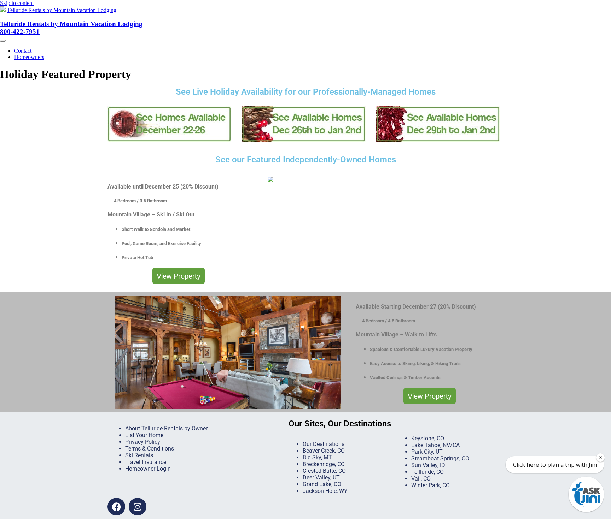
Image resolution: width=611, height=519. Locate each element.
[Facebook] (116, 506)
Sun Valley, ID (428, 465)
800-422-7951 (20, 31)
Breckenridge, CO (324, 464)
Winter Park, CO (430, 485)
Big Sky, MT (317, 457)
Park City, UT (427, 451)
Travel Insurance (145, 462)
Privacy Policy (142, 442)
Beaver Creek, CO (324, 450)
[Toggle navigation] (3, 41)
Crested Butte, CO (324, 470)
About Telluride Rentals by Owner (166, 428)
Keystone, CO (427, 438)
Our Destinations (323, 444)
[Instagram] (137, 506)
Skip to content (17, 3)
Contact (22, 51)
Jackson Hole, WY (325, 491)
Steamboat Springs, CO (440, 458)
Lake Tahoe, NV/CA (435, 445)
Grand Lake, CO (322, 484)
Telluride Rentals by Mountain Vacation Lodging (61, 10)
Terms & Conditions (149, 448)
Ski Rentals (139, 455)
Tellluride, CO (427, 472)
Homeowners (29, 57)
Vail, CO (421, 478)
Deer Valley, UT (321, 477)
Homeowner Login (148, 468)
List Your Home (144, 435)
